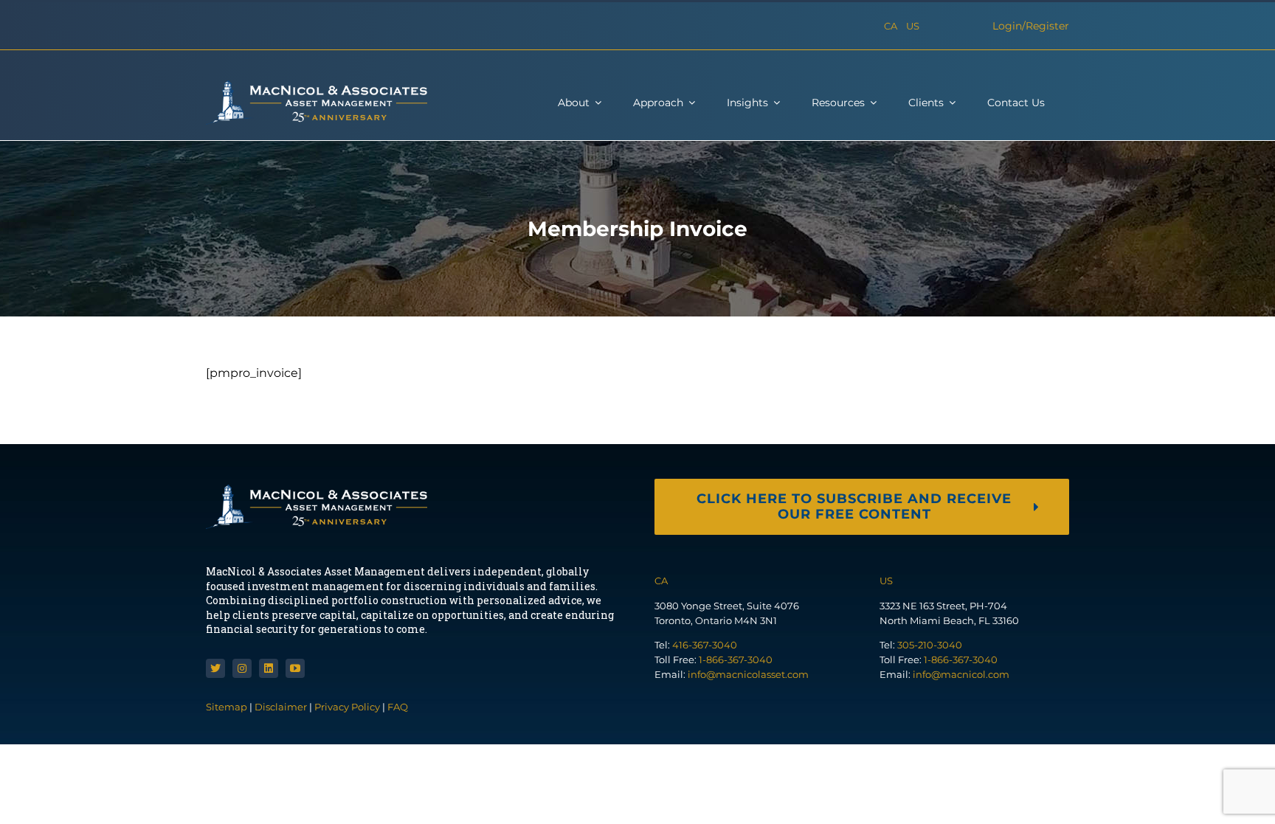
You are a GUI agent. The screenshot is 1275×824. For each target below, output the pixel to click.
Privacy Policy (347, 707)
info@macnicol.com (961, 674)
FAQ (397, 707)
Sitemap (227, 707)
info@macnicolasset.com (748, 674)
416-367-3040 (704, 645)
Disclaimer (281, 707)
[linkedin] (268, 668)
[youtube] (295, 668)
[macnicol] (316, 86)
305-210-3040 (929, 645)
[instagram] (242, 668)
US (912, 26)
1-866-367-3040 (736, 659)
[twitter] (215, 668)
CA (890, 26)
